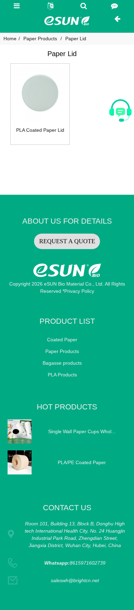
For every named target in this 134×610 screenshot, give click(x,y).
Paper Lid (75, 38)
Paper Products (40, 38)
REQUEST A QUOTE (67, 241)
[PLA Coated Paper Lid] (40, 93)
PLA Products (62, 374)
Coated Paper (62, 339)
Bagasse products (62, 363)
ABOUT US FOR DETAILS (67, 221)
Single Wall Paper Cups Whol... (81, 431)
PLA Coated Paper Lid (40, 130)
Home (9, 38)
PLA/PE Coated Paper (82, 462)
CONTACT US (67, 507)
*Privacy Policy (78, 291)
